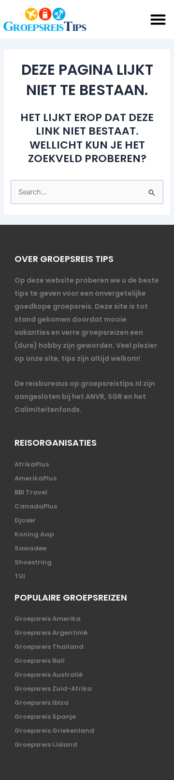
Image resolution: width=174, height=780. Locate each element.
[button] (158, 19)
